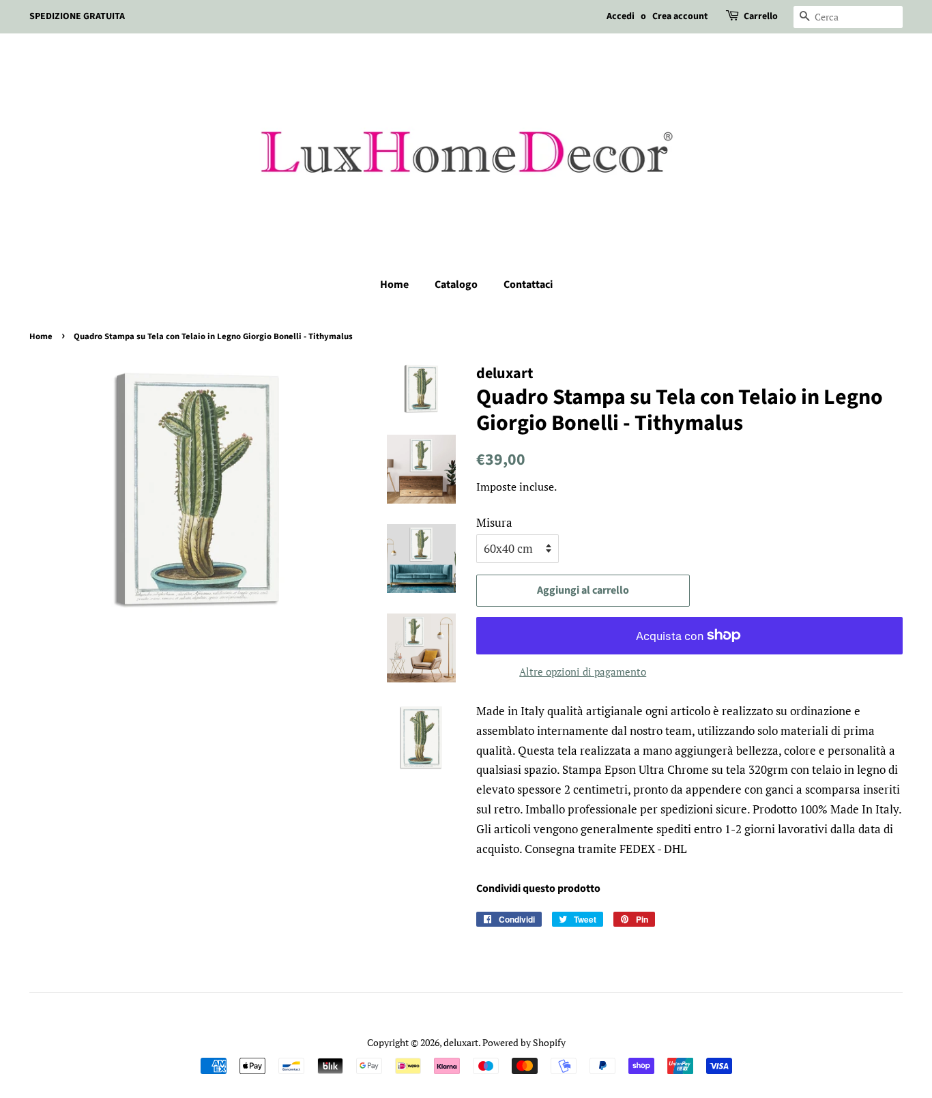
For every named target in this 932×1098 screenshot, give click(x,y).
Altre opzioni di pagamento (582, 671)
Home (394, 284)
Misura (494, 522)
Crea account (680, 16)
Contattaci (528, 284)
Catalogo (456, 284)
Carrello (761, 16)
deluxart (460, 1042)
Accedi (621, 16)
